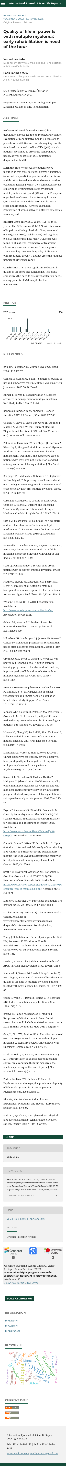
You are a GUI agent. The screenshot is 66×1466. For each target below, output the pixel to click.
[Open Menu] (3, 3)
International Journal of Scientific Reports (34, 3)
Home (7, 15)
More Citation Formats (21, 1195)
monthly (49, 343)
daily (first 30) (36, 343)
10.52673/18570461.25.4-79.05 (21, 1282)
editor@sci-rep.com (18, 1453)
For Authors (11, 1325)
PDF (11, 1137)
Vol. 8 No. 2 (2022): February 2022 (23, 18)
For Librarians (12, 1330)
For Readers (11, 1320)
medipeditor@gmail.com (44, 1453)
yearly (59, 343)
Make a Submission (19, 1298)
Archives (18, 15)
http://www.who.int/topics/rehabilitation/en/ (28, 610)
